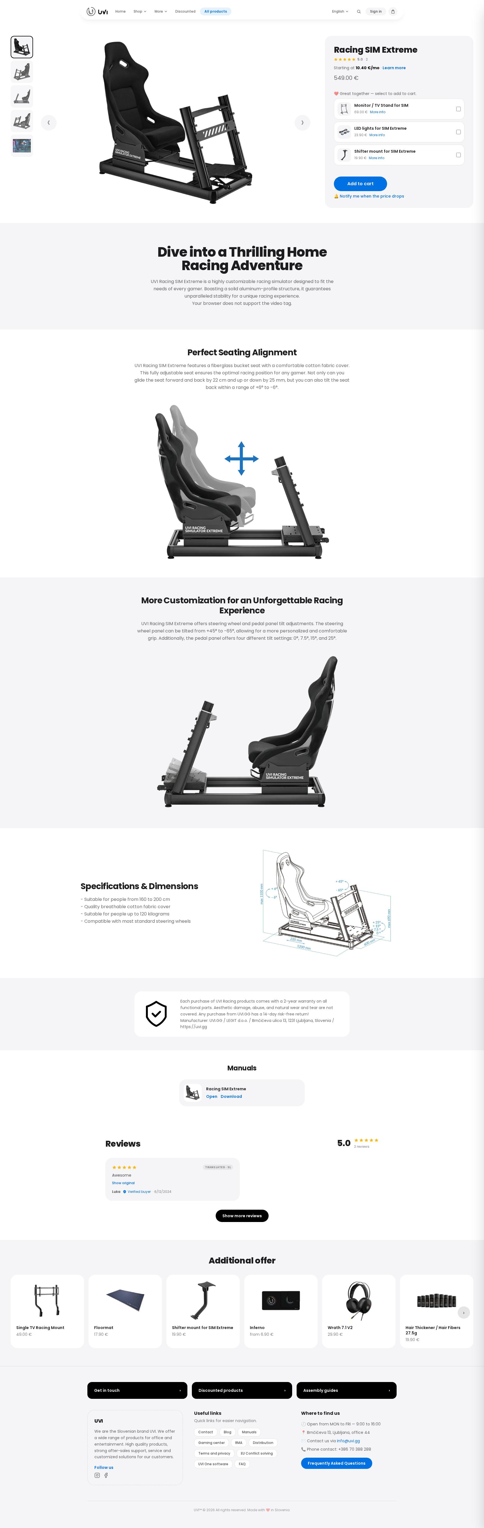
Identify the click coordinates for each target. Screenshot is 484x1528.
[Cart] (392, 11)
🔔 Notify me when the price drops (369, 196)
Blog (227, 1432)
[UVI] (97, 11)
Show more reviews (242, 1216)
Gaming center (211, 1442)
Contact (205, 1432)
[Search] (358, 11)
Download (231, 1096)
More (159, 11)
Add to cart (360, 183)
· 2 (362, 59)
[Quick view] (18, 1282)
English (338, 11)
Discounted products (242, 1390)
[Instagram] (97, 1475)
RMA (238, 1442)
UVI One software (213, 1464)
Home (120, 11)
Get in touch (137, 1390)
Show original (123, 1183)
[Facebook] (106, 1475)
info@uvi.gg (348, 1441)
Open (211, 1096)
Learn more (394, 68)
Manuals (249, 1432)
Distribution (263, 1442)
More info (377, 112)
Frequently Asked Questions (337, 1463)
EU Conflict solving (257, 1453)
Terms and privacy (214, 1453)
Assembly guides (346, 1390)
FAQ (242, 1464)
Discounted (185, 11)
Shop (138, 11)
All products (215, 11)
